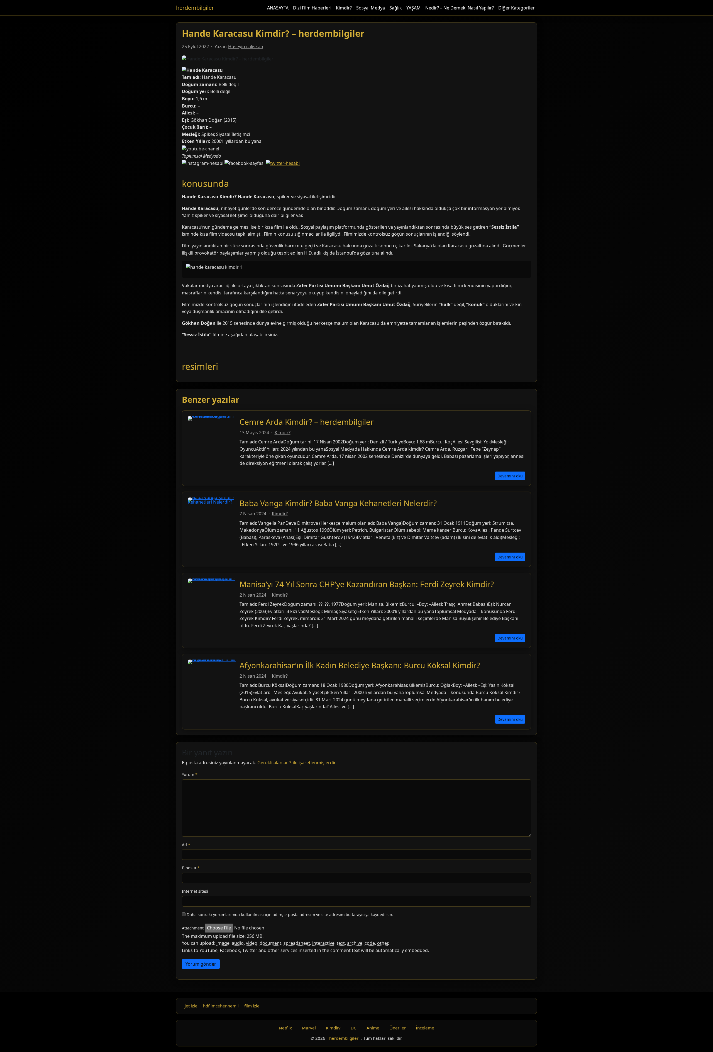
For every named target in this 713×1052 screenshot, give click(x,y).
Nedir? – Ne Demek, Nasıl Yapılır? (459, 8)
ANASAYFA (278, 8)
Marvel (309, 1028)
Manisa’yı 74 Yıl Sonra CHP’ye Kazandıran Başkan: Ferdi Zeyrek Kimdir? (367, 584)
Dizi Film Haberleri (312, 8)
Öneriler (397, 1028)
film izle (252, 1006)
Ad (186, 844)
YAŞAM (413, 8)
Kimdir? (344, 8)
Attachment (193, 928)
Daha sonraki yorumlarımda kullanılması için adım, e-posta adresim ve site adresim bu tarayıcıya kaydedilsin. (290, 914)
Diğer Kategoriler (516, 8)
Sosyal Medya (370, 8)
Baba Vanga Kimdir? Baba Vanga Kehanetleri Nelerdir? (338, 503)
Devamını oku (510, 476)
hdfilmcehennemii (221, 1006)
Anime (373, 1028)
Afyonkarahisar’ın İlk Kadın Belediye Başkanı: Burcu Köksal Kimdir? (360, 665)
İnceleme (425, 1028)
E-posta (190, 867)
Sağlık (395, 8)
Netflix (285, 1028)
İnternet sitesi (195, 891)
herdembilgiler (195, 7)
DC (353, 1028)
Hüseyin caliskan (245, 46)
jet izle (191, 1006)
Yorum (189, 774)
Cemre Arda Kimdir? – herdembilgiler (307, 421)
